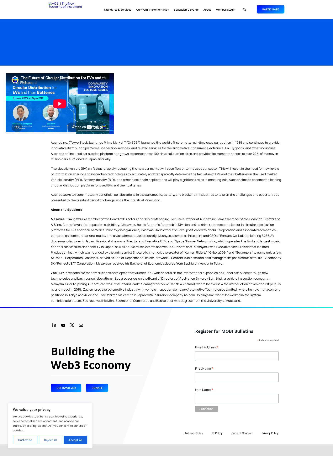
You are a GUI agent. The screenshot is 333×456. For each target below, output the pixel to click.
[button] (245, 9)
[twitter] (72, 325)
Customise (25, 440)
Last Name (204, 390)
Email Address (207, 347)
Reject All (50, 440)
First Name (204, 369)
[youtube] (63, 325)
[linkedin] (54, 325)
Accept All (75, 440)
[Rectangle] (68, 9)
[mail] (80, 325)
